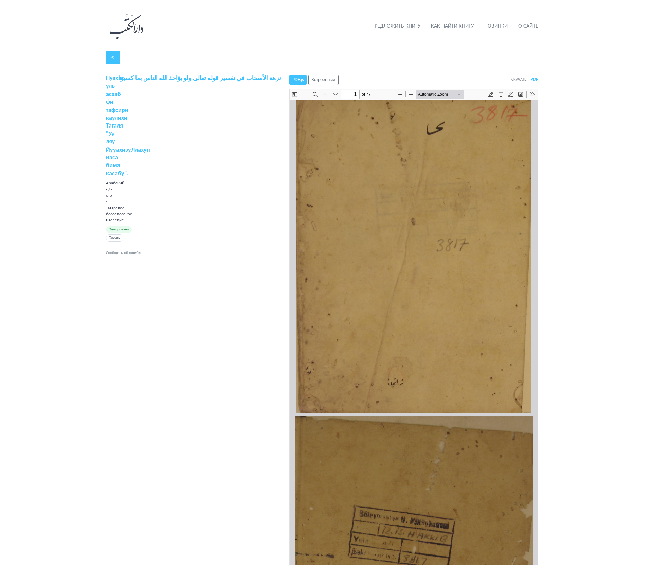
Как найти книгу (452, 26)
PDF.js (298, 79)
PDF (534, 79)
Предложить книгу (395, 26)
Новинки (496, 26)
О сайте (528, 26)
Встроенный (323, 79)
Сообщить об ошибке (124, 253)
